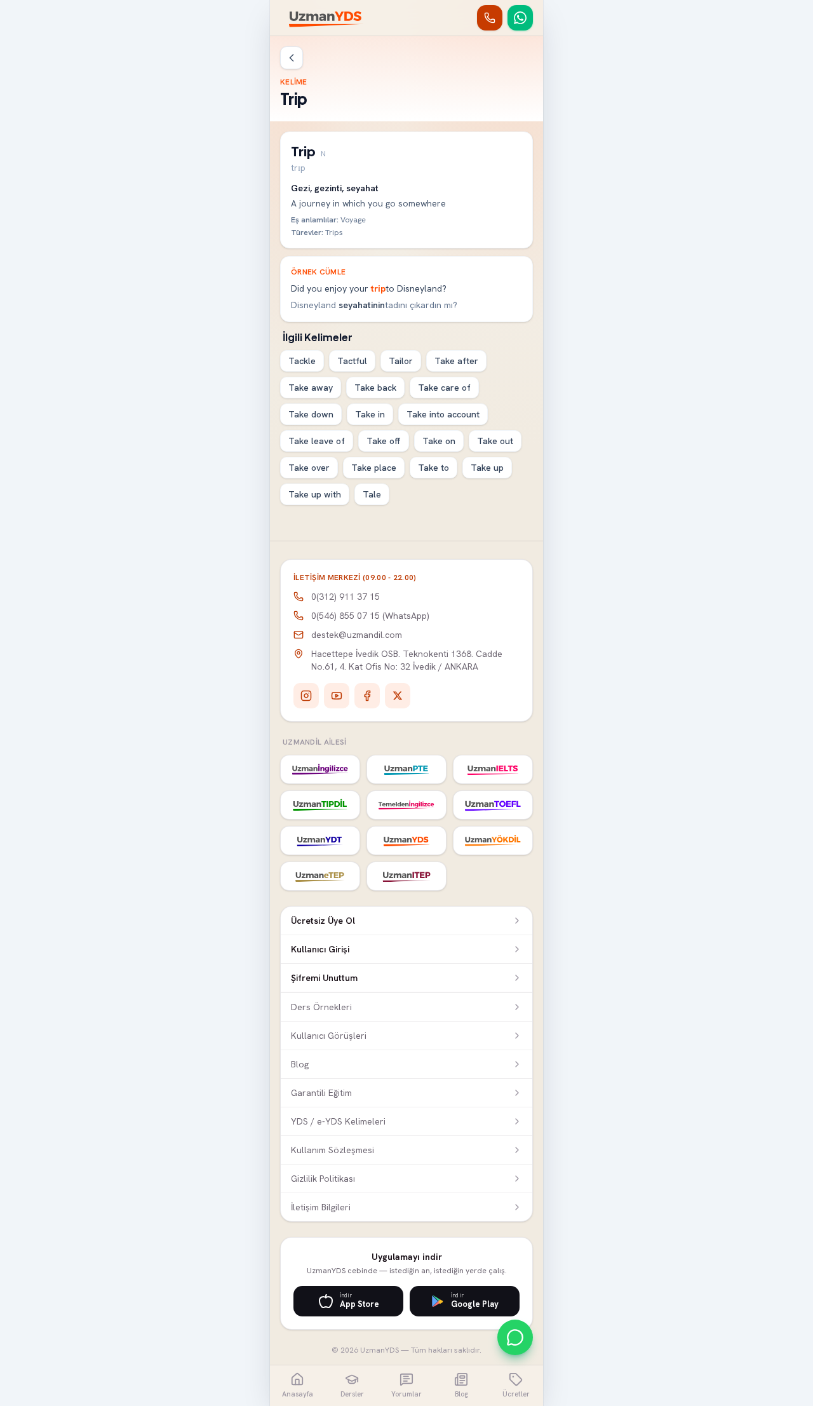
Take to (433, 467)
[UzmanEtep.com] (320, 876)
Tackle (302, 361)
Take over (309, 467)
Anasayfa (297, 1393)
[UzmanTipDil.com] (320, 805)
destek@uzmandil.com (356, 634)
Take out (495, 441)
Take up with (314, 494)
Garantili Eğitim (321, 1092)
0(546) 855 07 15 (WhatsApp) (370, 615)
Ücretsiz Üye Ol (323, 920)
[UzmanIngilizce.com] (320, 769)
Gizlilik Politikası (323, 1178)
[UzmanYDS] (326, 18)
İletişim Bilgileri (321, 1207)
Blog (300, 1064)
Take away (310, 387)
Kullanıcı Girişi (320, 949)
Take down (310, 414)
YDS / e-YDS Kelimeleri (338, 1121)
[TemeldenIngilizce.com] (406, 805)
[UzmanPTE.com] (406, 769)
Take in (370, 414)
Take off (383, 441)
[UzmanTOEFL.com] (493, 805)
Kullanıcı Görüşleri (328, 1035)
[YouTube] (336, 695)
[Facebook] (367, 695)
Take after (456, 361)
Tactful (352, 361)
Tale (372, 494)
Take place (373, 467)
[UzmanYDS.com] (406, 840)
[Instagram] (306, 695)
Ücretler (516, 1393)
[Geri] (291, 57)
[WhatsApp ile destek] (515, 1337)
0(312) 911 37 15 (345, 596)
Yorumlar (406, 1393)
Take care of (444, 387)
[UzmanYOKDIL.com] (493, 840)
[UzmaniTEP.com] (406, 876)
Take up (487, 467)
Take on (438, 441)
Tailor (401, 361)
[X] (397, 695)
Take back (375, 387)
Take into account (443, 414)
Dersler (352, 1393)
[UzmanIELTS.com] (493, 769)
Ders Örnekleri (321, 1007)
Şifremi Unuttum (324, 978)
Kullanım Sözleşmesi (332, 1150)
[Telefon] (489, 17)
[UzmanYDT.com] (320, 840)
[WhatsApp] (520, 17)
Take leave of (316, 441)
